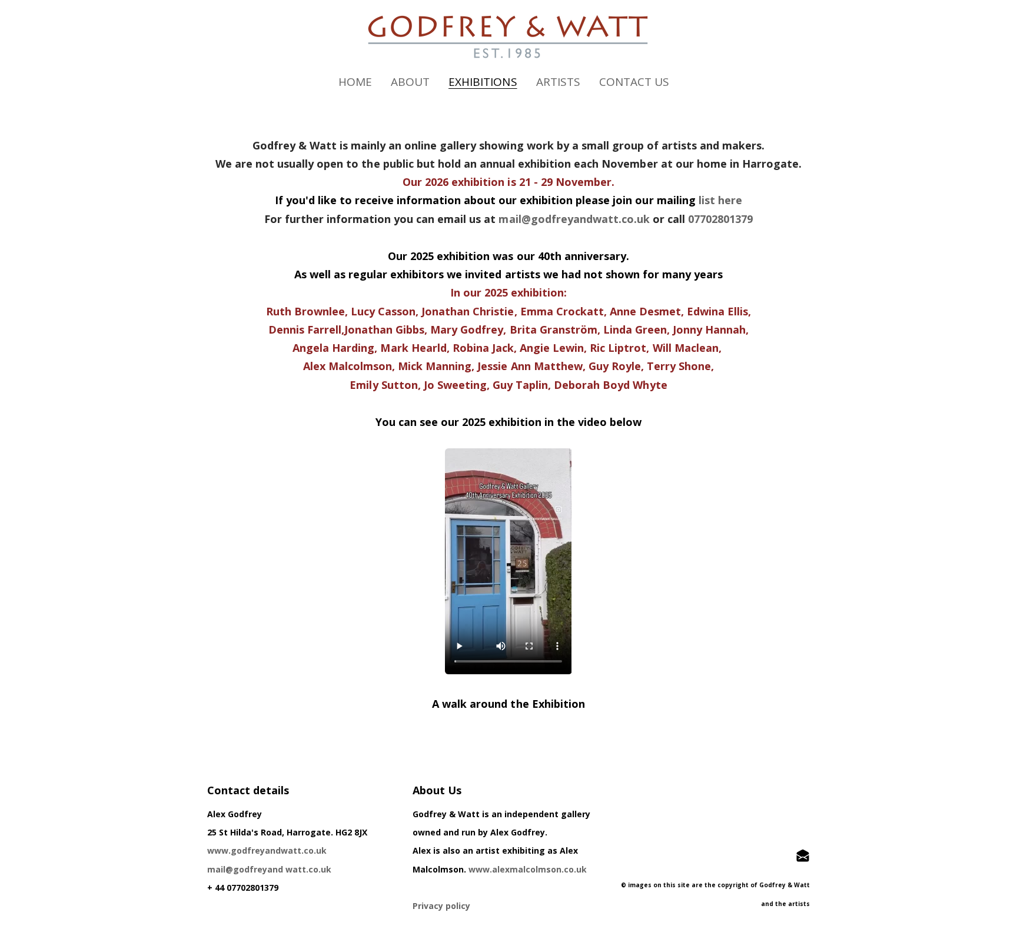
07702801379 (720, 219)
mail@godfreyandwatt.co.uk (574, 219)
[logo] (508, 36)
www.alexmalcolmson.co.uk (527, 869)
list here (720, 200)
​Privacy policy (441, 905)
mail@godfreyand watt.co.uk (269, 869)
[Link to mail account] (803, 855)
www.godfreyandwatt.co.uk (267, 850)
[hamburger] (155, 18)
